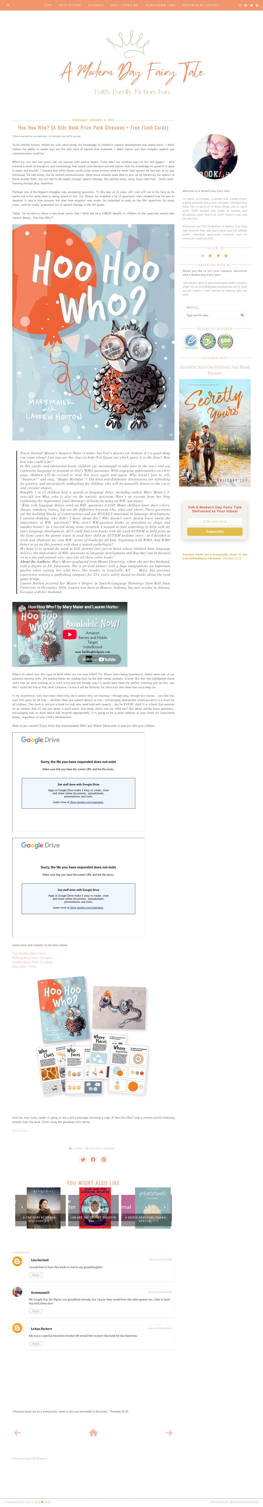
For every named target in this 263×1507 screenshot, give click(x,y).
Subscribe (215, 532)
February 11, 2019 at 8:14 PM (160, 1292)
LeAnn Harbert (41, 1329)
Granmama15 (40, 1292)
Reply (35, 1275)
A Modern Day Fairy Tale (22, 1502)
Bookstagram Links (160, 5)
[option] (40, 1208)
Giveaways (96, 5)
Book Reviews (70, 5)
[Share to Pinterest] (103, 1159)
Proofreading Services (200, 5)
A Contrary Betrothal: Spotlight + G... (40, 1219)
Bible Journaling (124, 5)
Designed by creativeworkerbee (235, 1502)
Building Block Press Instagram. (33, 957)
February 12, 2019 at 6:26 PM (159, 1328)
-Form (23, 1130)
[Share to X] (83, 1159)
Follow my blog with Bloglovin (29, 1458)
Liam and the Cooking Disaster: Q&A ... (93, 1219)
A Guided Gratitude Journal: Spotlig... (146, 1219)
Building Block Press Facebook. (33, 962)
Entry (15, 1130)
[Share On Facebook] (93, 1159)
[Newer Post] (17, 1433)
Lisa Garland (40, 1260)
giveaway (109, 1148)
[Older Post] (169, 1433)
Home (48, 5)
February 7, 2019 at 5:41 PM (160, 1260)
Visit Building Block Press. (29, 953)
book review (95, 1148)
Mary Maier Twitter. (24, 966)
